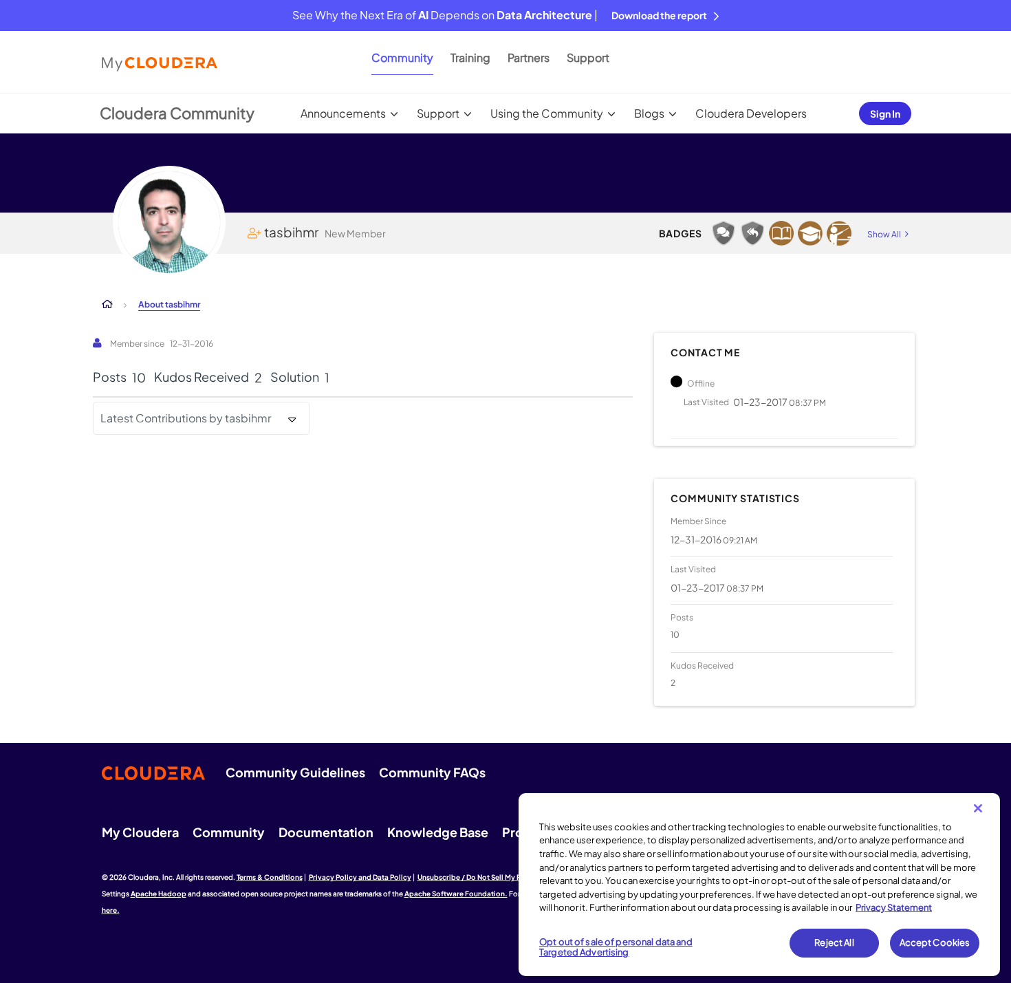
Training (470, 57)
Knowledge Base (437, 832)
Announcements (343, 113)
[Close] (978, 808)
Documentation (326, 832)
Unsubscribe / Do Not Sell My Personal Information (502, 877)
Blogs (649, 113)
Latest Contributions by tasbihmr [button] (185, 418)
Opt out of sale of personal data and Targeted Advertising (616, 947)
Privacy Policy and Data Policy (360, 877)
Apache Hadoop (158, 893)
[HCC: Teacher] (839, 233)
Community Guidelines (295, 772)
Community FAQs (432, 772)
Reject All (834, 942)
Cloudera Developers (751, 113)
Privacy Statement (894, 907)
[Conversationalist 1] (723, 233)
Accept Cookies (935, 942)
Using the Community (546, 113)
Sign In (885, 113)
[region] (759, 884)
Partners (529, 57)
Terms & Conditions (270, 877)
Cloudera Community (177, 112)
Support (588, 57)
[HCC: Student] (810, 233)
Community (402, 57)
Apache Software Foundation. (456, 893)
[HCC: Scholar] (781, 233)
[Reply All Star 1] (752, 233)
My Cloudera (140, 832)
